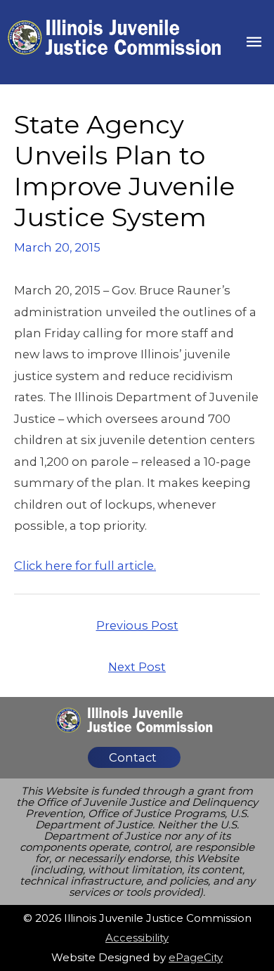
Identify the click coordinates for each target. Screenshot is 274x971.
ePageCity (196, 957)
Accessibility (137, 937)
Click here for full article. (85, 566)
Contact (133, 757)
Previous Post (137, 625)
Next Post (137, 667)
